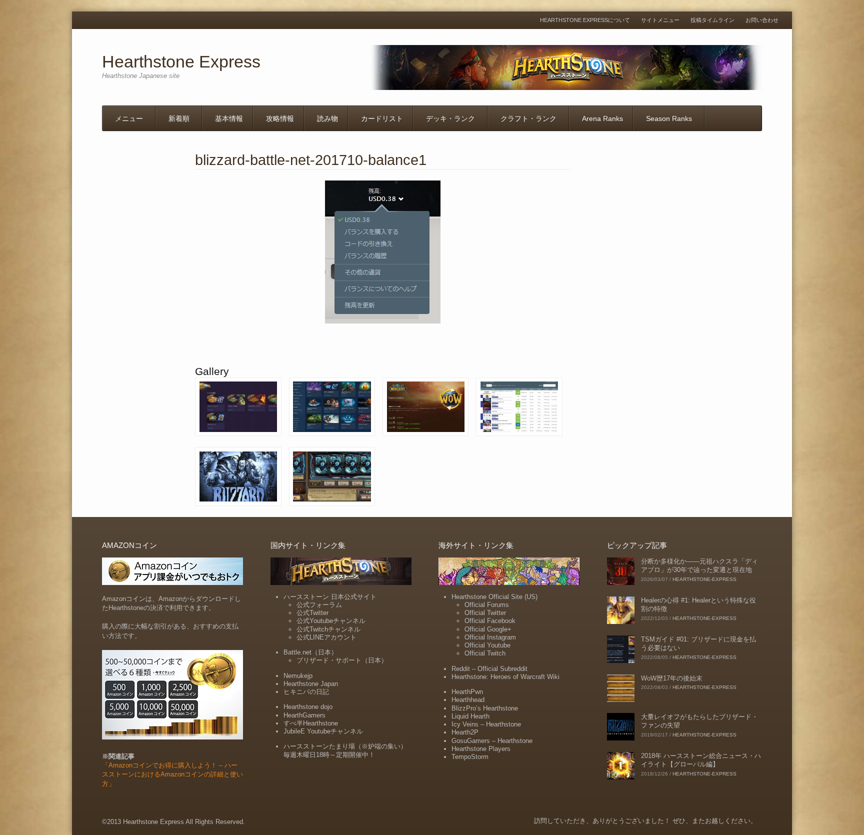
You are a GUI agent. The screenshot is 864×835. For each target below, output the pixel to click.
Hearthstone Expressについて (585, 20)
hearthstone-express (704, 579)
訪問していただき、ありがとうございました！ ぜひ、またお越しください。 (645, 820)
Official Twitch (485, 653)
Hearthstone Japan (311, 684)
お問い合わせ (762, 20)
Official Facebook (490, 620)
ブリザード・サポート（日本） (342, 660)
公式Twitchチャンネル (328, 629)
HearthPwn (467, 692)
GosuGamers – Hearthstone (492, 740)
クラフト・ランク (528, 118)
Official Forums (486, 604)
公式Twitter (312, 612)
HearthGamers (305, 715)
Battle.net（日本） (311, 652)
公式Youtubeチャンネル (331, 620)
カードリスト (382, 118)
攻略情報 (280, 118)
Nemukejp (298, 676)
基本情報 (229, 118)
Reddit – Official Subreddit (490, 668)
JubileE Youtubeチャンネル (323, 731)
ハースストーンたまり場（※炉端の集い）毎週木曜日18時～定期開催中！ (345, 750)
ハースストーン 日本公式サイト (330, 596)
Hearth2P (465, 732)
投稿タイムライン (712, 20)
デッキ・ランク (450, 118)
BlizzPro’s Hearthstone (485, 708)
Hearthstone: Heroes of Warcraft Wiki (506, 676)
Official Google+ (488, 629)
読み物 (327, 118)
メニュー (129, 118)
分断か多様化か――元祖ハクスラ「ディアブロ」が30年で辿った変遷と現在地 (699, 566)
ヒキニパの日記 (306, 692)
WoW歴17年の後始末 (671, 678)
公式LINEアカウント (326, 637)
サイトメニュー (660, 20)
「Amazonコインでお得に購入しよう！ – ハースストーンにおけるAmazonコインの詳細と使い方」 (172, 774)
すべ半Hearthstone (311, 723)
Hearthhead (468, 700)
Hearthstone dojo (308, 706)
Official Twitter (485, 612)
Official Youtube (487, 645)
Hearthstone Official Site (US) (495, 596)
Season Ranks (669, 118)
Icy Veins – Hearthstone (486, 724)
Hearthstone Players (481, 748)
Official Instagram (490, 637)
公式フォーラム (319, 604)
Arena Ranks (602, 118)
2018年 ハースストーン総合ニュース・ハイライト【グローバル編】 (701, 760)
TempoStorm (470, 756)
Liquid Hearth (471, 716)
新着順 (179, 118)
